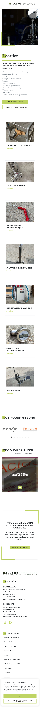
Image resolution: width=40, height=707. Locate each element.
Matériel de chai (9, 651)
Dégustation (8, 668)
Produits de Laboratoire (12, 659)
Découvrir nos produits (15, 107)
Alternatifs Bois (9, 642)
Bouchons (7, 677)
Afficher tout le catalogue (24, 454)
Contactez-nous (20, 547)
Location (7, 672)
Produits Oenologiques (11, 637)
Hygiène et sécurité (10, 646)
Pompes (6, 655)
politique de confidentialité (21, 691)
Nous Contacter (15, 102)
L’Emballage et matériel (12, 664)
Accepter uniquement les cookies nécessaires (20, 701)
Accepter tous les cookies (20, 696)
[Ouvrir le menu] (4, 4)
